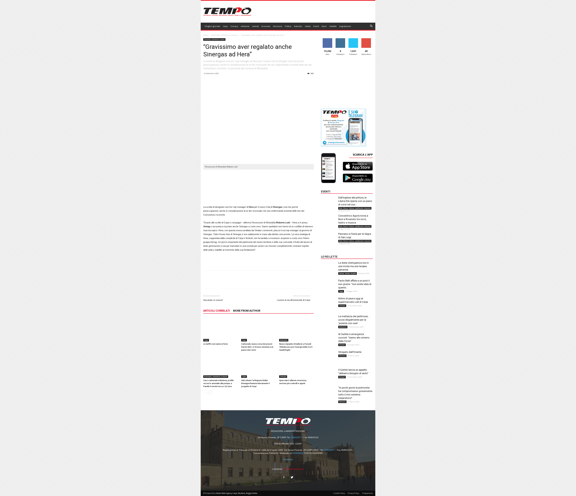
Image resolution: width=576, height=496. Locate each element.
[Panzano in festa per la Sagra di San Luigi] (328, 238)
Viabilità (332, 26)
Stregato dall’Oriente (350, 351)
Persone (342, 356)
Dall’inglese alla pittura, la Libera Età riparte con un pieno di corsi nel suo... (355, 201)
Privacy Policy (353, 493)
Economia (265, 26)
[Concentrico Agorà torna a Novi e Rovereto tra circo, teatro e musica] (328, 220)
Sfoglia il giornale (212, 26)
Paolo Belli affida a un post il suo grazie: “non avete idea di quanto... (354, 284)
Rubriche (298, 26)
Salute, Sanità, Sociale (347, 273)
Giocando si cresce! (213, 300)
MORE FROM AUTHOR (246, 310)
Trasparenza (367, 493)
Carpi (225, 26)
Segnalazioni (345, 26)
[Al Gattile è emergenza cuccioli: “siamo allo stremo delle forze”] (328, 338)
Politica (288, 26)
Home (205, 35)
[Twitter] (292, 477)
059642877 (296, 437)
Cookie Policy (339, 493)
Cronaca (234, 26)
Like (327, 39)
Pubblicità (287, 459)
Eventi (316, 26)
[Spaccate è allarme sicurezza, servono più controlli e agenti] (296, 366)
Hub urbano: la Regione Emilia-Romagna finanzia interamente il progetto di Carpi (255, 383)
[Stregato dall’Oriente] (328, 356)
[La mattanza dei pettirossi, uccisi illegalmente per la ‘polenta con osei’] (328, 321)
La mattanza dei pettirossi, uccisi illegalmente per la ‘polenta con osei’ (353, 320)
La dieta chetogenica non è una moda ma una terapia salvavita (353, 266)
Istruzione (277, 26)
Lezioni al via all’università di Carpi (293, 300)
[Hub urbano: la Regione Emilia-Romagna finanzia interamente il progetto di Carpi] (258, 366)
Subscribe (366, 39)
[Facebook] (284, 477)
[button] (371, 26)
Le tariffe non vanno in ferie (215, 344)
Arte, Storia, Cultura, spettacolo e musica (354, 208)
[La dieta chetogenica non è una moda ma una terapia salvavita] (328, 267)
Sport (324, 26)
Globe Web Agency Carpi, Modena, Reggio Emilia (236, 493)
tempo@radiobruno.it (293, 469)
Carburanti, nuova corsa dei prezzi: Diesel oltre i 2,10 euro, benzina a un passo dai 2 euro (257, 347)
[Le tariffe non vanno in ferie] (220, 329)
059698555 (298, 453)
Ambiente (245, 26)
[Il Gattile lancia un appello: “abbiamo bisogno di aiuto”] (328, 374)
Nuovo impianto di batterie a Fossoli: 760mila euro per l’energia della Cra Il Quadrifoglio (295, 347)
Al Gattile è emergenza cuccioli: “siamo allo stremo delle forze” (353, 338)
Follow (340, 39)
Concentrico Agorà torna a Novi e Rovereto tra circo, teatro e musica (353, 219)
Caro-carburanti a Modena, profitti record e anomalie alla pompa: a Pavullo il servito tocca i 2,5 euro (218, 383)
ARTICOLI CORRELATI (216, 310)
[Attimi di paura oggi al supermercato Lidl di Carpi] (328, 303)
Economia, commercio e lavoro (224, 35)
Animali (255, 26)
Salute (308, 26)
